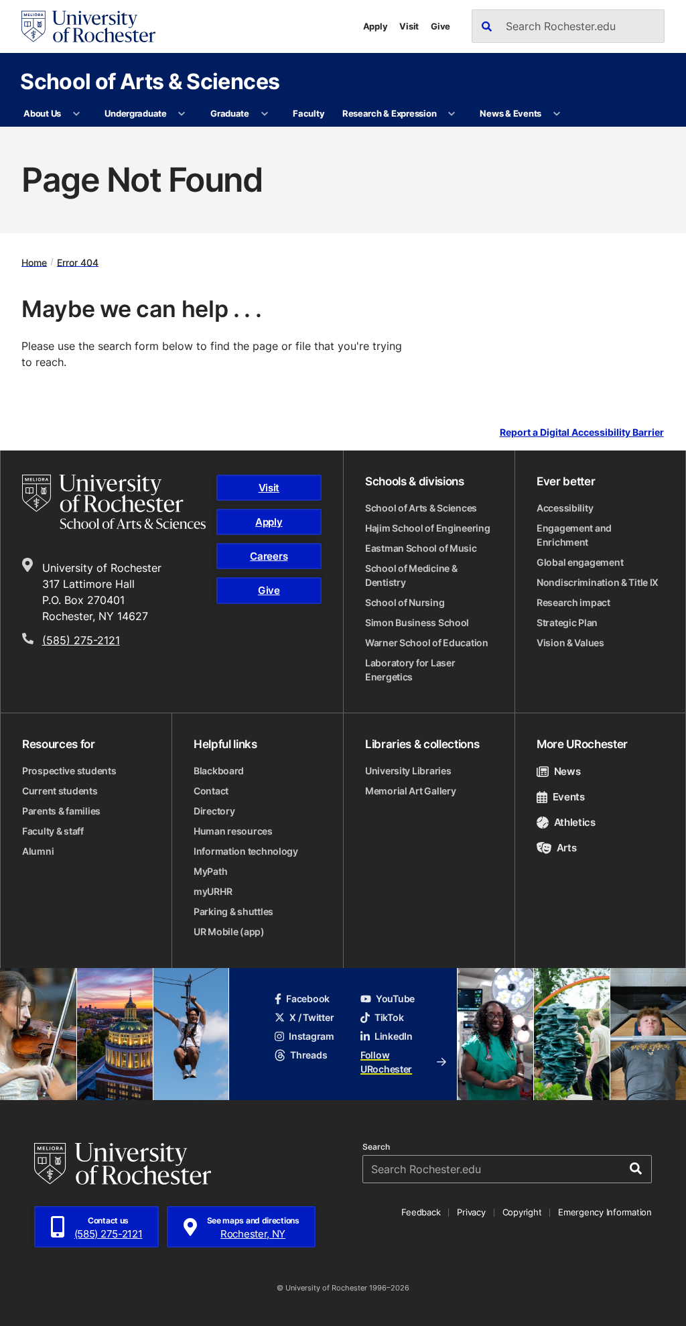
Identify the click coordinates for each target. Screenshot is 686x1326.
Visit (409, 26)
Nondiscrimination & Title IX (598, 582)
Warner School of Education (426, 642)
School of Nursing (404, 602)
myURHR (213, 891)
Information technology (246, 851)
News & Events (510, 113)
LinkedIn (393, 1036)
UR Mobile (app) (229, 931)
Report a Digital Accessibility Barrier (582, 432)
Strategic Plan (567, 622)
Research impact (573, 602)
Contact (211, 790)
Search (376, 1147)
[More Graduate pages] (264, 114)
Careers (268, 556)
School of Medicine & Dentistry (411, 575)
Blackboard (219, 770)
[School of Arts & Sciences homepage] (114, 502)
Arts (566, 848)
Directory (214, 810)
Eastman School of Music (421, 548)
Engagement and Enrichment (574, 535)
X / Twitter (311, 1017)
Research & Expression (389, 113)
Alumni (38, 851)
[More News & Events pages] (556, 114)
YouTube (395, 998)
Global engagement (580, 562)
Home (34, 261)
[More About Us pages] (76, 114)
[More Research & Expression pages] (452, 114)
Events (569, 797)
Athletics (575, 822)
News (567, 771)
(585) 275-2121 (81, 640)
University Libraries (408, 770)
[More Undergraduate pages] (182, 114)
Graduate (229, 113)
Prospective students (69, 770)
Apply (375, 26)
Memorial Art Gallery (410, 790)
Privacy (471, 1212)
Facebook (308, 998)
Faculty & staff (53, 831)
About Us (42, 113)
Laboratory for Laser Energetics (410, 669)
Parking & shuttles (233, 911)
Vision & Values (570, 642)
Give (440, 26)
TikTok (388, 1017)
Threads (308, 1054)
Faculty (308, 113)
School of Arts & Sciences (149, 81)
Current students (60, 790)
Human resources (233, 831)
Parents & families (61, 810)
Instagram (311, 1036)
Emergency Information (605, 1212)
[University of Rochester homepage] (88, 26)
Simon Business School (417, 622)
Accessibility (565, 507)
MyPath (210, 871)
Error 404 (77, 261)
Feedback (420, 1212)
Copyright (522, 1212)
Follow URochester (386, 1061)
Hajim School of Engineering (427, 528)
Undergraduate (136, 113)
